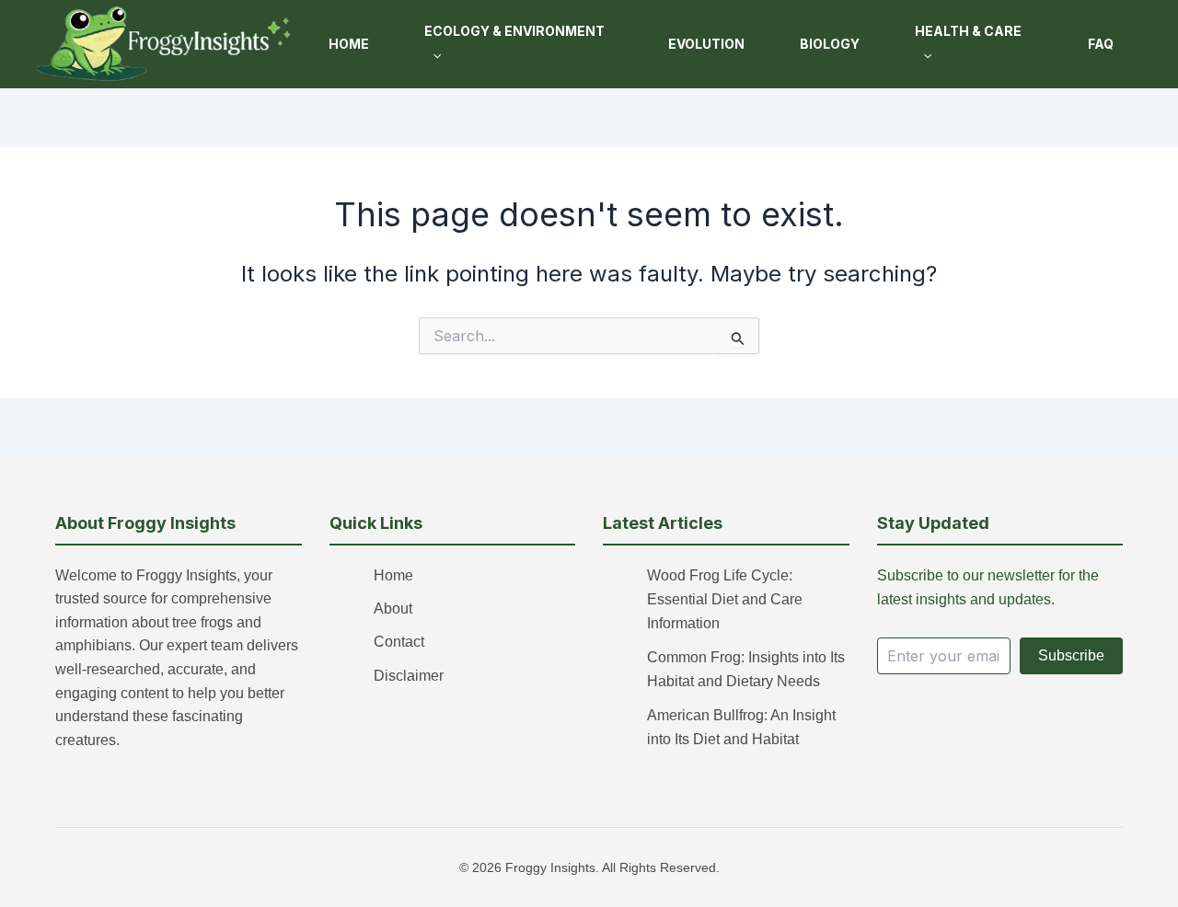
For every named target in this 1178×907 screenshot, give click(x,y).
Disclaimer (409, 675)
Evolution (706, 44)
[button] (432, 55)
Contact (399, 641)
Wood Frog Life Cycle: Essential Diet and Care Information (725, 600)
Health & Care (968, 31)
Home (349, 44)
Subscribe (1071, 655)
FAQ (1101, 44)
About (393, 608)
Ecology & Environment (514, 31)
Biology (830, 44)
